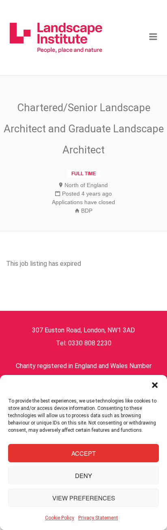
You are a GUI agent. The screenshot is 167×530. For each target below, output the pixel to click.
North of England (86, 185)
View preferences (83, 497)
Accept (83, 453)
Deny (83, 475)
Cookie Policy (59, 518)
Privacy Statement (98, 518)
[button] (155, 385)
